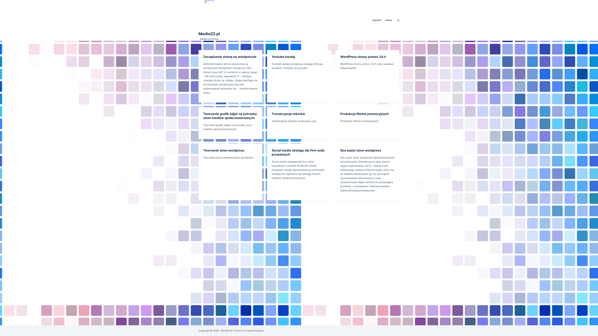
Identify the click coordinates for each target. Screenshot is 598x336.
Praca (388, 20)
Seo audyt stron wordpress (360, 150)
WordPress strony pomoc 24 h (363, 57)
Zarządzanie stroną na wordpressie (229, 57)
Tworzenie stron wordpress (223, 150)
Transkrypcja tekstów (288, 114)
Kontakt (377, 20)
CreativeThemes (254, 330)
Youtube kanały (283, 57)
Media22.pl (209, 33)
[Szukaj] (398, 20)
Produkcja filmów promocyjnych (364, 114)
